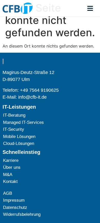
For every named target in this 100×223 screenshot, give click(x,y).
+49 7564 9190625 (39, 90)
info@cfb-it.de (32, 97)
